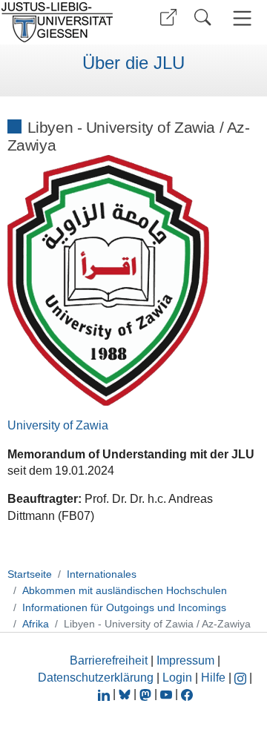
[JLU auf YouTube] (166, 694)
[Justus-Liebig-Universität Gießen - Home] (61, 22)
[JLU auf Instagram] (241, 677)
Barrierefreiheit (109, 660)
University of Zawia (57, 425)
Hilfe (213, 677)
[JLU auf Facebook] (187, 694)
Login (178, 677)
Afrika (35, 624)
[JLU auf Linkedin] (105, 694)
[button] (168, 17)
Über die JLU (133, 63)
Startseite (29, 574)
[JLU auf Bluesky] (126, 694)
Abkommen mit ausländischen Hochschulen (124, 590)
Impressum (185, 660)
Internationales (101, 574)
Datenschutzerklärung (96, 677)
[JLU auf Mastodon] (146, 694)
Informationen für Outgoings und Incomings (124, 607)
